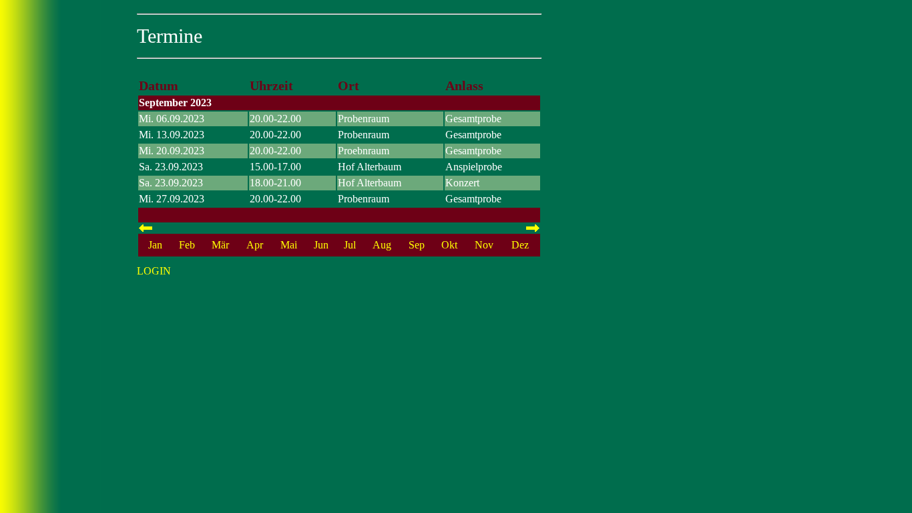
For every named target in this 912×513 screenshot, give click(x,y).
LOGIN (154, 271)
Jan (155, 244)
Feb (187, 244)
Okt (449, 244)
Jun (321, 244)
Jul (350, 244)
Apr (254, 244)
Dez (520, 244)
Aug (382, 244)
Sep (417, 244)
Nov (484, 244)
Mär (220, 244)
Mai (288, 244)
